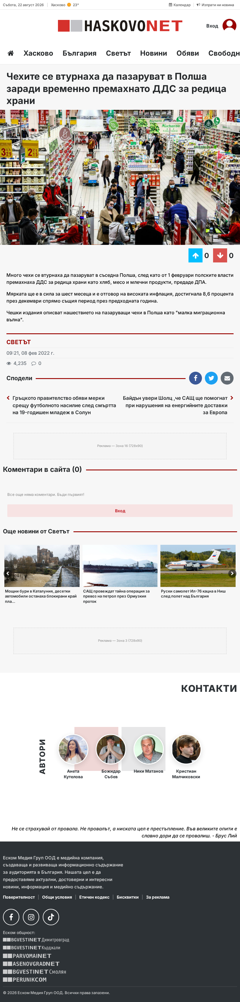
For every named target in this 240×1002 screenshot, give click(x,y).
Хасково (38, 53)
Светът (118, 53)
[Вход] (229, 25)
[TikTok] (51, 917)
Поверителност (19, 897)
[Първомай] (27, 956)
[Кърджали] (31, 948)
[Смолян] (34, 971)
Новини (153, 53)
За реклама (157, 897)
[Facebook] (11, 917)
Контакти (209, 688)
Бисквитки (128, 897)
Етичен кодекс (94, 897)
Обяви (187, 53)
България (80, 53)
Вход (212, 25)
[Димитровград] (36, 940)
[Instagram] (31, 917)
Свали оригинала (20, 116)
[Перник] (24, 979)
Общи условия (57, 897)
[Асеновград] (31, 964)
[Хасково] (120, 26)
